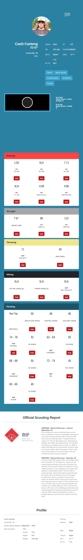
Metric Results (61, 72)
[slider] (23, 108)
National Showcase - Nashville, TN (64, 106)
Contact (50, 83)
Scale (16, 178)
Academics (67, 78)
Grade (60, 265)
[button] (27, 102)
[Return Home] (17, 9)
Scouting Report (52, 78)
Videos (49, 72)
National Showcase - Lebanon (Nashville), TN (64, 99)
